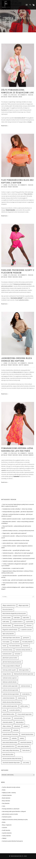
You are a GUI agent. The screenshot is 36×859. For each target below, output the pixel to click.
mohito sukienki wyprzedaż (10, 706)
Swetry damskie (24, 365)
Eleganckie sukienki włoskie (10, 629)
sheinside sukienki (8, 722)
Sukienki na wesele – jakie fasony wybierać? (14, 561)
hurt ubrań (17, 654)
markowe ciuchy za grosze (10, 678)
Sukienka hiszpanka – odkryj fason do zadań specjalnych (18, 553)
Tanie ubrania (26, 750)
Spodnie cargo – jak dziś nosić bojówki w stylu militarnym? (18, 580)
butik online (26, 617)
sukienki (3, 470)
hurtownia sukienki (16, 298)
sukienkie (15, 730)
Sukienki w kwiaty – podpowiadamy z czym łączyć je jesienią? (19, 558)
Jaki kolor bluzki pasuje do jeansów (12, 662)
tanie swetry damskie (23, 746)
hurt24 (4, 645)
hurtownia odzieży (7, 650)
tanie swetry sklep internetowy (11, 750)
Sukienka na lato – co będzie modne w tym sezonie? (16, 555)
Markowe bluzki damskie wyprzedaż (23, 674)
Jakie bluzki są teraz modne (10, 658)
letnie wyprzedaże (24, 670)
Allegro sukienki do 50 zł (9, 605)
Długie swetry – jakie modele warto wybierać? (15, 533)
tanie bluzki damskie (25, 742)
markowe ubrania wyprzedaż (10, 690)
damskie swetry (7, 625)
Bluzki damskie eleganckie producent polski (14, 613)
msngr (4, 710)
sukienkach (17, 726)
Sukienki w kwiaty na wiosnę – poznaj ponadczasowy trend (18, 530)
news (3, 806)
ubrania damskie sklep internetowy (12, 758)
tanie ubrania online (8, 754)
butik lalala (17, 617)
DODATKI (4, 827)
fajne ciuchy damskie (8, 633)
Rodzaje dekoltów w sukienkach (10, 809)
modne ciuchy (21, 698)
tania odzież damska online (10, 742)
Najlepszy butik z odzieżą (9, 792)
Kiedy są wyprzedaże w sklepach (11, 666)
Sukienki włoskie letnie (27, 734)
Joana (5, 95)
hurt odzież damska (14, 645)
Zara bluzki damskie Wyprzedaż (11, 762)
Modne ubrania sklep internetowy (12, 702)
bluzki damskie (10, 210)
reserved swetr (7, 718)
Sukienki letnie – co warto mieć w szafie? (13, 568)
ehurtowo (29, 625)
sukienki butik (6, 730)
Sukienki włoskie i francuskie (10, 734)
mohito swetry (24, 706)
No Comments (22, 95)
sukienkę (14, 738)
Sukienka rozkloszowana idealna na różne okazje (16, 540)
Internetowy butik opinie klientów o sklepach (14, 811)
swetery (22, 738)
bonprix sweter (7, 617)
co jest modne (29, 621)
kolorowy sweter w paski (9, 670)
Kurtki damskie (6, 830)
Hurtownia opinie (6, 817)
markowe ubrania (25, 686)
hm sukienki (16, 641)
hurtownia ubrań (7, 654)
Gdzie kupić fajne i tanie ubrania (11, 637)
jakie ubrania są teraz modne (10, 814)
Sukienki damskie (28, 455)
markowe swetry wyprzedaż (10, 686)
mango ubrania (7, 674)
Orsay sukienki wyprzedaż (24, 714)
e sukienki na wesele (26, 629)
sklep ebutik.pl (20, 722)
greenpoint (26, 637)
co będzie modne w (17, 621)
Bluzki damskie (6, 798)
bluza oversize (18, 372)
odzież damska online (8, 714)
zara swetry (26, 762)
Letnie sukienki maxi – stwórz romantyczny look (15, 543)
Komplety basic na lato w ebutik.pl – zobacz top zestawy (17, 509)
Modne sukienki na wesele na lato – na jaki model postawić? (18, 519)
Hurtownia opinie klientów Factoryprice (12, 841)
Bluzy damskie (28, 194)
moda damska (26, 694)
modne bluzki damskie (9, 698)
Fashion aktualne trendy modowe (11, 787)
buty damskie (5, 803)
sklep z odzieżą (7, 726)
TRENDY (4, 838)
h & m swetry (6, 641)
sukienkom (5, 738)
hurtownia (4, 110)
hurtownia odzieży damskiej (23, 650)
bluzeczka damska (8, 609)
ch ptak (29, 122)
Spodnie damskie (7, 833)
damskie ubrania (18, 625)
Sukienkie (16, 476)
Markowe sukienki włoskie (10, 682)
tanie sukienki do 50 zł (8, 746)
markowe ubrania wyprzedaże (11, 694)
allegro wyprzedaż (23, 605)
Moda (20, 96)
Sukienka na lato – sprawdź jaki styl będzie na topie (16, 550)
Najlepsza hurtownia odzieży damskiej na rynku (15, 819)
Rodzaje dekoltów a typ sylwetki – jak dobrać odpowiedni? (18, 511)
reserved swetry (18, 718)
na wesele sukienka (14, 710)
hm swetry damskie (27, 641)
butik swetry (6, 621)
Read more (4, 125)
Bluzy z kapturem (6, 825)
